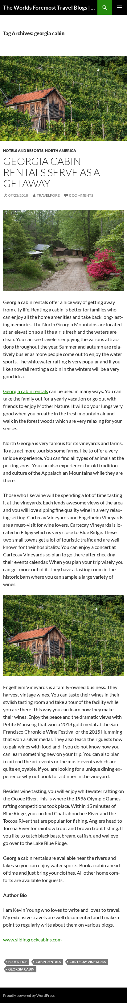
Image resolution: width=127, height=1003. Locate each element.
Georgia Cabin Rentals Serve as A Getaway (51, 172)
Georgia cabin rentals (25, 391)
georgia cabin (21, 969)
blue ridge (17, 962)
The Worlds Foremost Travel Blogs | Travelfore (50, 7)
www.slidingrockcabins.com (32, 939)
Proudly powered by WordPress (29, 995)
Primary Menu (119, 7)
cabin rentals (48, 962)
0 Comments (81, 195)
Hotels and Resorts (23, 150)
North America (60, 150)
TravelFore (48, 195)
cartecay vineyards (88, 962)
